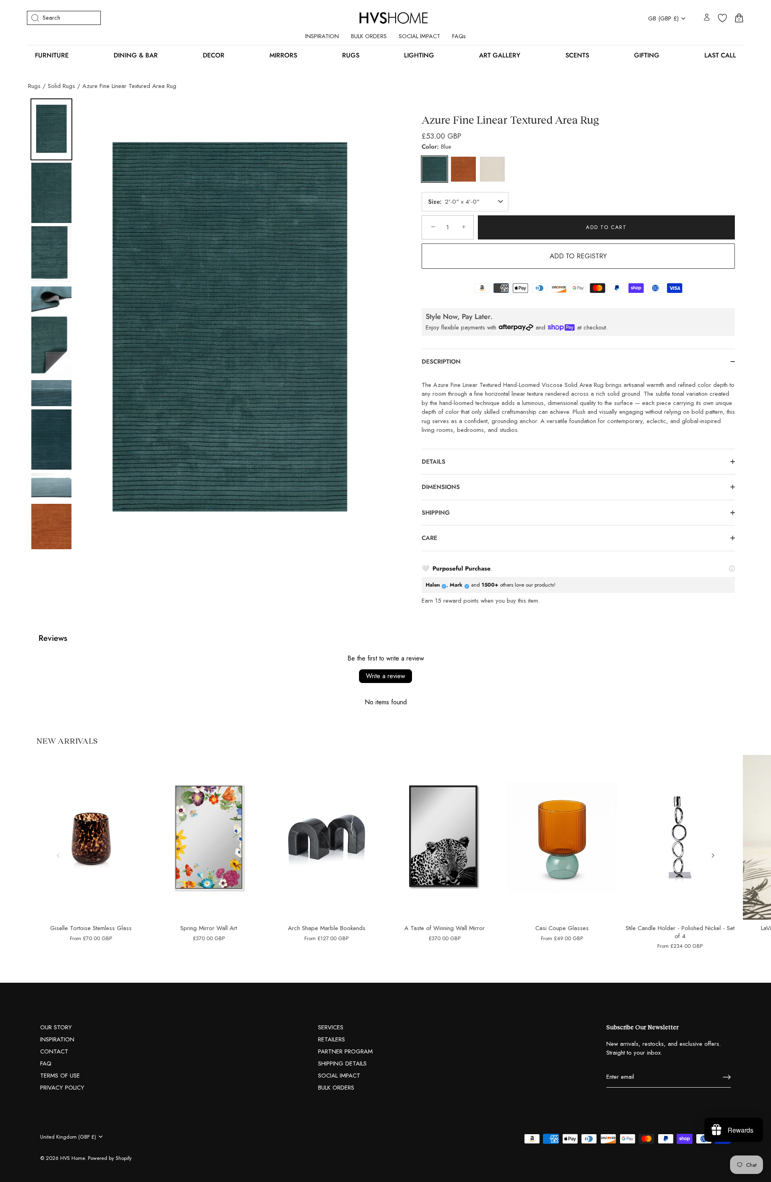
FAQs (459, 36)
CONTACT (54, 1051)
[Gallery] (207, 331)
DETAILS (433, 461)
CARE (429, 538)
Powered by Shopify (110, 1158)
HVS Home (72, 1158)
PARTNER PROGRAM (345, 1051)
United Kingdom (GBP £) (68, 1137)
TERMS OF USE (60, 1075)
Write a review (385, 676)
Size (434, 202)
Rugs (34, 86)
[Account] (707, 17)
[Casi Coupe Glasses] (562, 837)
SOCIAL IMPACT (419, 36)
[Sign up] (727, 1077)
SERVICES (330, 1027)
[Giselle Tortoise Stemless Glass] (91, 837)
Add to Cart (606, 227)
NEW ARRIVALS (67, 740)
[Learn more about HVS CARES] (732, 568)
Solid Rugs (61, 86)
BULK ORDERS (369, 36)
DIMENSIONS (442, 487)
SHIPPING (436, 512)
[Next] (374, 331)
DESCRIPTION (441, 361)
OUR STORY (56, 1027)
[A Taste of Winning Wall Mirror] (444, 837)
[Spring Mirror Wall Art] (208, 837)
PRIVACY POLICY (62, 1087)
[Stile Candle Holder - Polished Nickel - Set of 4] (680, 837)
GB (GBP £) (663, 18)
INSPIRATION (322, 36)
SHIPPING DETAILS (342, 1063)
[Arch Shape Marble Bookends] (326, 837)
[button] (58, 855)
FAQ (45, 1063)
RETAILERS (331, 1039)
